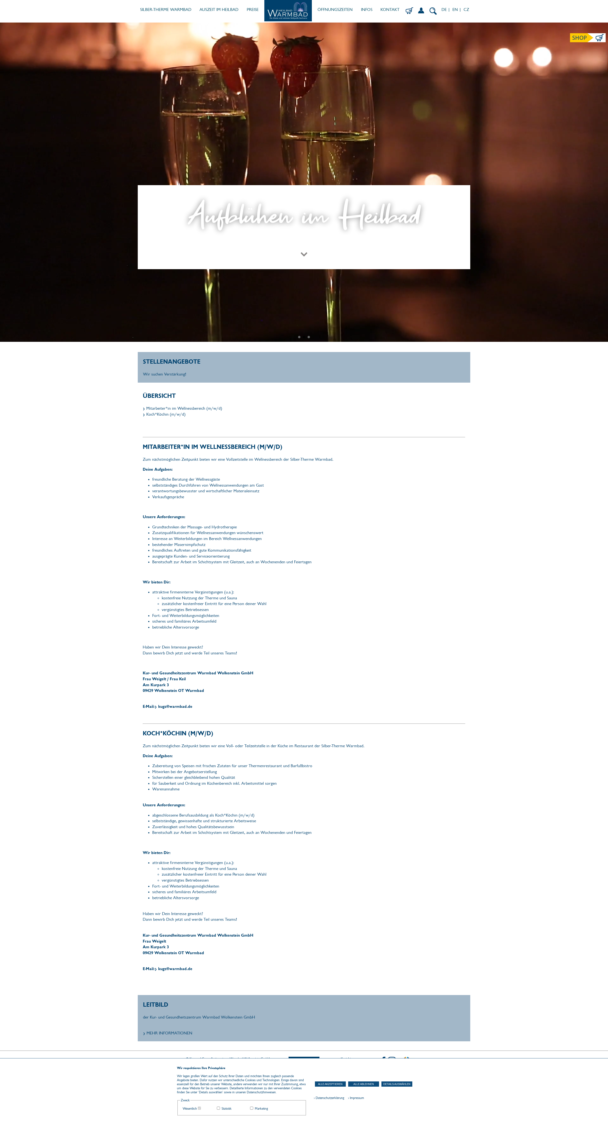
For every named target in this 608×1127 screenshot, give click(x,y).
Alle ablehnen (363, 1084)
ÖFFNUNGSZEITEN (335, 9)
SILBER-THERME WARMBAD (165, 9)
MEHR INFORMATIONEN (169, 1033)
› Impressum (354, 1098)
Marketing (261, 1109)
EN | (456, 9)
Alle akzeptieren (330, 1084)
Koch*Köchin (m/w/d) (165, 414)
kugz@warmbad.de (175, 706)
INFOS (366, 9)
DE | (445, 9)
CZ (467, 9)
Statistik (227, 1109)
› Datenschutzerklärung (329, 1098)
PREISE (253, 9)
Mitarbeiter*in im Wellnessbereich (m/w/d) (184, 408)
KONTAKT (389, 9)
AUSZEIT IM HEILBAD (219, 9)
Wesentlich (190, 1109)
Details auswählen (396, 1084)
